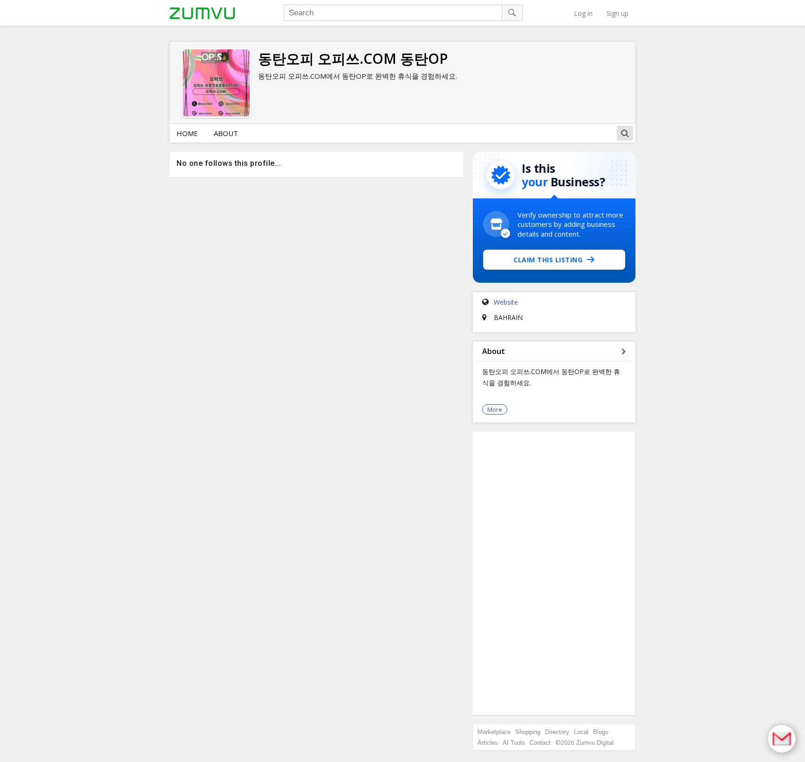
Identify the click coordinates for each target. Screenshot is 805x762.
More (494, 409)
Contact (540, 743)
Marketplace (494, 732)
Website (506, 302)
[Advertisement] (554, 573)
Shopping (527, 732)
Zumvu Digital (595, 743)
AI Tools (514, 743)
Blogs (600, 732)
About (226, 133)
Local (581, 732)
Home (187, 133)
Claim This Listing (547, 259)
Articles (488, 743)
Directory (557, 732)
